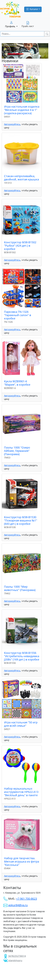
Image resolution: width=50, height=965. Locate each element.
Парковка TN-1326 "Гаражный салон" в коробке (17, 315)
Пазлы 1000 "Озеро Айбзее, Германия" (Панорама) (17, 451)
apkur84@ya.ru (18, 905)
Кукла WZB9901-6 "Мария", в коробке (17, 382)
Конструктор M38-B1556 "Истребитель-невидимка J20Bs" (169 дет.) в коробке (21, 656)
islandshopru (15, 960)
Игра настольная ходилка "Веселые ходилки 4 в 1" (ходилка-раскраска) (21, 110)
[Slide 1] (22, 50)
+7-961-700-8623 (26, 898)
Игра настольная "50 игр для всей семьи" (21, 724)
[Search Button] (47, 33)
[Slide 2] (27, 50)
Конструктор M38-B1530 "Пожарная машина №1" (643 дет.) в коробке (20, 520)
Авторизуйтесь (12, 124)
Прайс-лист (28, 26)
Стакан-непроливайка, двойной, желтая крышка (21, 177)
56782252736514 (17, 956)
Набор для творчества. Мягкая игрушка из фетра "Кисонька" (21, 861)
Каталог (33, 9)
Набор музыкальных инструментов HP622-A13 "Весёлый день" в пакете (21, 792)
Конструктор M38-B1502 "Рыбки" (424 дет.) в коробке (20, 245)
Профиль (10, 26)
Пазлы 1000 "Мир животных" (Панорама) (20, 588)
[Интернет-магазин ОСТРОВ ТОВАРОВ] (10, 9)
